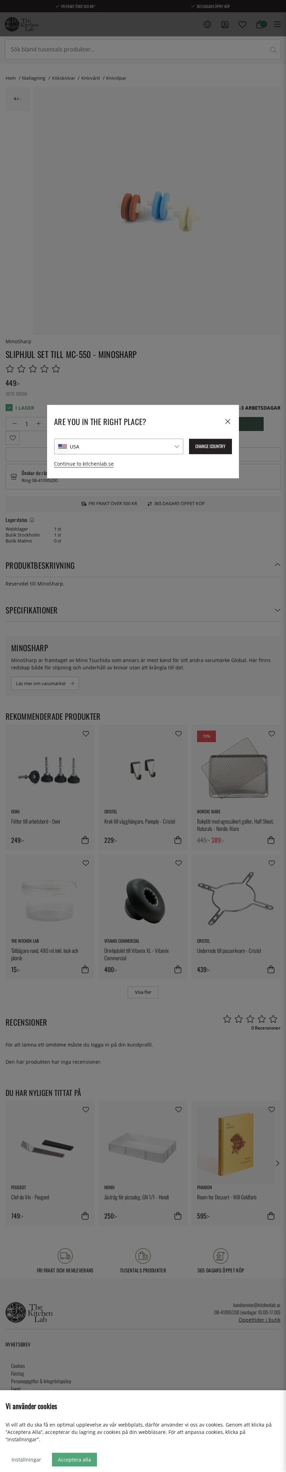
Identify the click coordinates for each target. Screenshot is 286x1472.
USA (74, 446)
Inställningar (26, 1459)
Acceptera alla (74, 1459)
